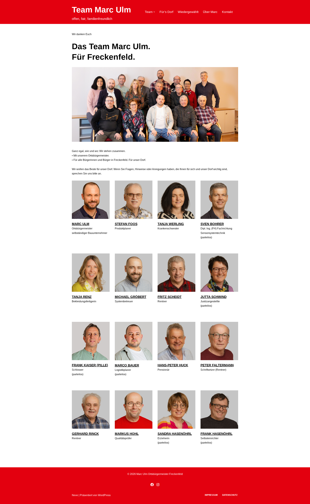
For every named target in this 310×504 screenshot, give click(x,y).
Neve (75, 495)
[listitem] (95, 99)
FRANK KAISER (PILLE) (90, 365)
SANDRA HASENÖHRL (175, 433)
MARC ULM (80, 224)
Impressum (211, 495)
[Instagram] (158, 485)
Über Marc (210, 12)
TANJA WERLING (171, 224)
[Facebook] (152, 485)
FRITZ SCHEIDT (169, 297)
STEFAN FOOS (126, 224)
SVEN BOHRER (212, 224)
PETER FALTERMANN (217, 365)
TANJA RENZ (82, 297)
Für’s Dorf (166, 12)
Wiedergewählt (188, 12)
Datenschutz (230, 495)
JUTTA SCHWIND (214, 297)
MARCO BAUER (127, 365)
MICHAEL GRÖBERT (130, 297)
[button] (154, 12)
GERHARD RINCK (85, 433)
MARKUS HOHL (127, 433)
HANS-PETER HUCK (173, 365)
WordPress (104, 495)
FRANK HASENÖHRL (216, 433)
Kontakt (227, 12)
